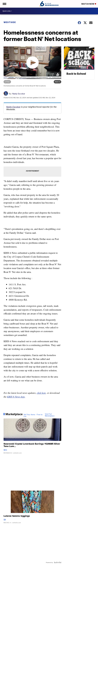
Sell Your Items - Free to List (33, 415)
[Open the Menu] (4, 4)
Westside (10, 22)
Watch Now (88, 4)
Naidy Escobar (18, 93)
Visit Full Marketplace (49, 415)
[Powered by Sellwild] (57, 562)
